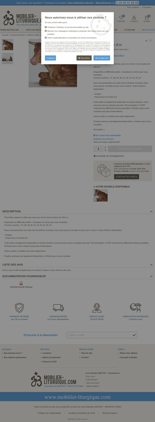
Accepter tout (102, 58)
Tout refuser (85, 58)
